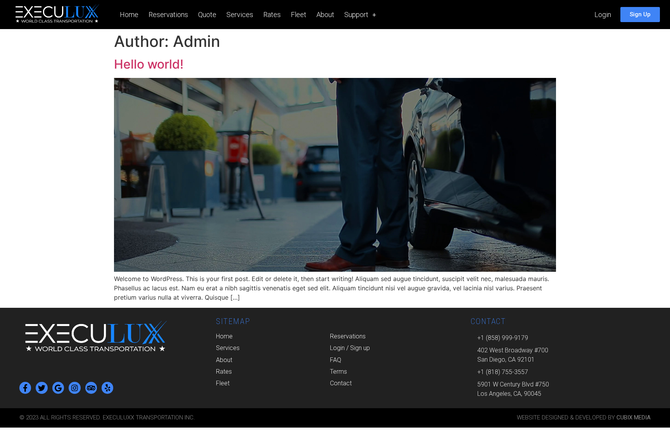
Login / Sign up (350, 348)
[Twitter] (41, 387)
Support (356, 14)
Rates (272, 14)
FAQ (335, 360)
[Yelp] (107, 387)
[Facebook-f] (25, 387)
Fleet (298, 14)
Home (129, 14)
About (325, 14)
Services (239, 14)
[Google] (58, 387)
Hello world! (148, 64)
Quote (207, 14)
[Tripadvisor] (91, 387)
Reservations (168, 14)
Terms (338, 371)
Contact (341, 383)
